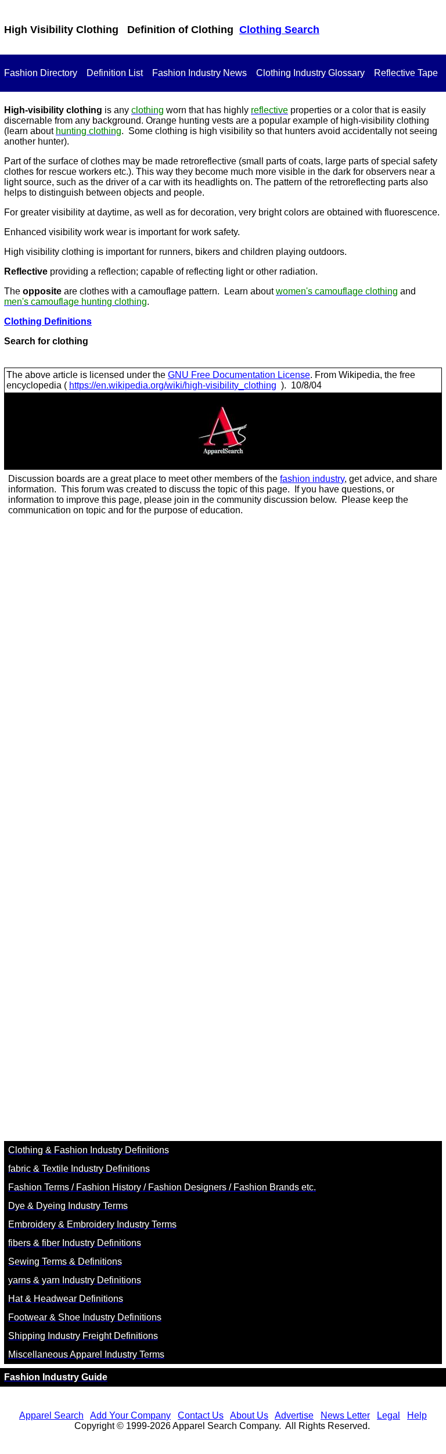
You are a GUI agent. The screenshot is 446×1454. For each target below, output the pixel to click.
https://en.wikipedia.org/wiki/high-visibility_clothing (172, 385)
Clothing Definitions (48, 321)
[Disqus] (223, 679)
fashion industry (312, 479)
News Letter (345, 1415)
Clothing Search (279, 29)
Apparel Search (51, 1415)
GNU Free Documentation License (239, 375)
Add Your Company (130, 1415)
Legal (388, 1415)
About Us (249, 1415)
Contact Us (201, 1415)
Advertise (294, 1415)
